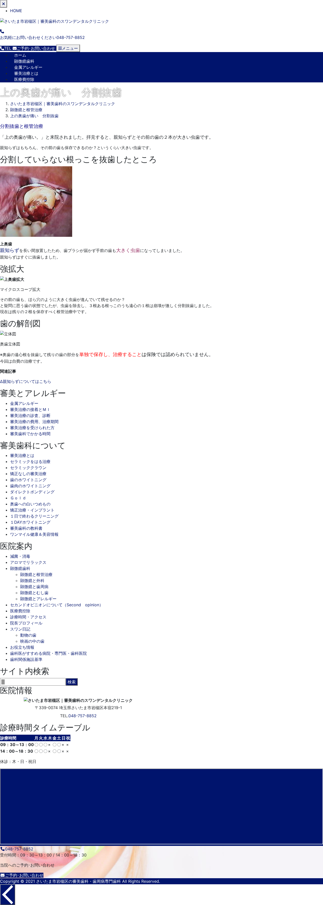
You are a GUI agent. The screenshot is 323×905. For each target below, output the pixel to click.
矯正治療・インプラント (32, 510)
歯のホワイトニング (28, 479)
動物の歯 (28, 635)
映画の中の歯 (32, 641)
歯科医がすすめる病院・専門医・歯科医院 (48, 653)
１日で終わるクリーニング (34, 516)
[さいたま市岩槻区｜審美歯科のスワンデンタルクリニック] (54, 21)
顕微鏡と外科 (32, 580)
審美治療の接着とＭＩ (30, 409)
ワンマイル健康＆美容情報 (34, 534)
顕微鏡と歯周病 (34, 586)
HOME (16, 10)
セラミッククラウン (28, 467)
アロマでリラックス (28, 562)
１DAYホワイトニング (30, 522)
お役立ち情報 (22, 647)
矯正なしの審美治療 (28, 473)
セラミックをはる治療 (30, 461)
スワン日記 (20, 629)
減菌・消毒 (20, 556)
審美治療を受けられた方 (32, 427)
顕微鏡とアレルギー (38, 598)
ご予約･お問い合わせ (24, 875)
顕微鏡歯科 (24, 61)
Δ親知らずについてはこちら (25, 381)
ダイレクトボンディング (32, 491)
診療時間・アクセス (28, 616)
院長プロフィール (26, 622)
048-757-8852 (82, 715)
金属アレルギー (28, 67)
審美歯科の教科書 (26, 528)
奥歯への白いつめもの (30, 503)
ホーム (20, 55)
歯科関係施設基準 (26, 659)
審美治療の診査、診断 (30, 415)
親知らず (9, 250)
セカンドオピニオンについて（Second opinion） (56, 604)
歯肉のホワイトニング (30, 485)
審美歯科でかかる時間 (30, 433)
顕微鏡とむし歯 (34, 592)
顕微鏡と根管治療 (36, 574)
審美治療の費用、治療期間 (34, 421)
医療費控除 (24, 79)
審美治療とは (26, 73)
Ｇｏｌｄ (18, 497)
